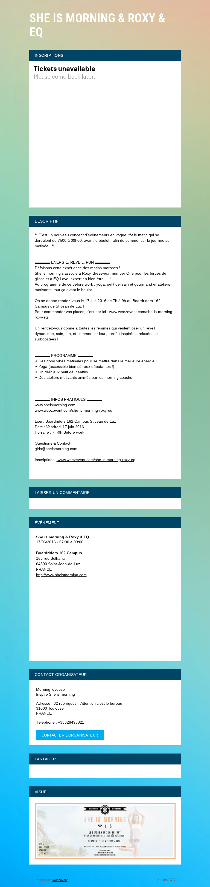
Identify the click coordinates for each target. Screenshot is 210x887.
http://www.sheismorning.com (61, 575)
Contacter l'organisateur (70, 735)
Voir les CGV (166, 880)
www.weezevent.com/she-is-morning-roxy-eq (96, 459)
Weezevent (60, 880)
